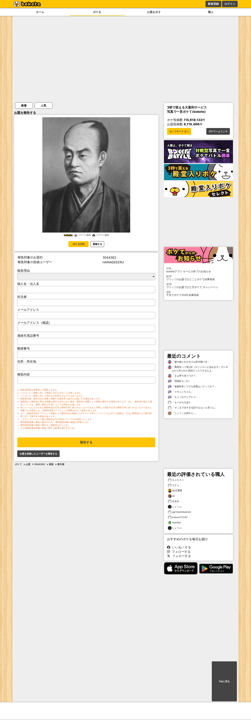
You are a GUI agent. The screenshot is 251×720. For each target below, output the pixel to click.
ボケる (97, 12)
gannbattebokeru (181, 511)
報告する (86, 442)
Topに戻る (224, 681)
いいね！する (180, 547)
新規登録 (213, 3)
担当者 (22, 297)
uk (173, 495)
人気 (43, 105)
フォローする (180, 552)
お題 (28, 464)
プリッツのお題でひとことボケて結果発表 (190, 278)
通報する (97, 244)
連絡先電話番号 (28, 335)
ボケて (18, 464)
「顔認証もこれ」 (181, 380)
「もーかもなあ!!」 (182, 402)
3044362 (39, 464)
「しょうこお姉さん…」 (185, 413)
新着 (24, 105)
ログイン (229, 3)
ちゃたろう (178, 479)
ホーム (40, 12)
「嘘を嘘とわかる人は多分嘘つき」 (191, 361)
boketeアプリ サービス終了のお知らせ (188, 270)
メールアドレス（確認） (34, 323)
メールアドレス (28, 310)
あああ (175, 501)
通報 (51, 464)
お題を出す (154, 12)
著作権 (60, 464)
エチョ (175, 485)
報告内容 (23, 374)
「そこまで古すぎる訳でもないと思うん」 (194, 407)
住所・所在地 (26, 361)
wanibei (176, 522)
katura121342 (179, 517)
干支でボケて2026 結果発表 (182, 293)
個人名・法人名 (28, 284)
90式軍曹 (177, 490)
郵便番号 (23, 348)
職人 (211, 12)
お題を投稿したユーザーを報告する (38, 453)
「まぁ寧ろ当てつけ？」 (185, 375)
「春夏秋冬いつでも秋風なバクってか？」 (194, 386)
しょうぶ (177, 506)
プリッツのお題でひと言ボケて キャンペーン (192, 286)
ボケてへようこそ (218, 131)
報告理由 (23, 271)
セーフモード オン (179, 131)
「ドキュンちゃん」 (182, 391)
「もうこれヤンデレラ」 (185, 396)
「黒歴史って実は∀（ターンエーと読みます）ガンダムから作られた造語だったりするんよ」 (200, 368)
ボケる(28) (79, 244)
